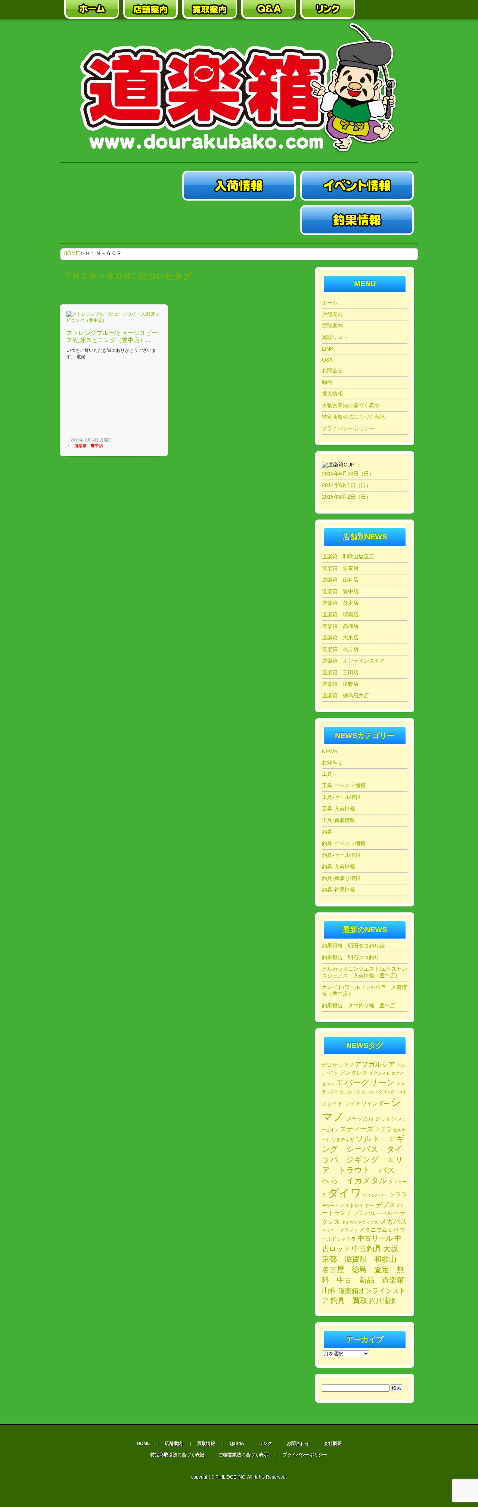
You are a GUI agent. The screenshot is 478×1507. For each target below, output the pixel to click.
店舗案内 (332, 314)
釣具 (327, 832)
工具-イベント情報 (344, 785)
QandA (237, 1443)
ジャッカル (360, 1119)
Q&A (327, 360)
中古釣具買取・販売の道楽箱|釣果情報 (357, 220)
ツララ (398, 1194)
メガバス (393, 1221)
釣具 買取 (348, 1300)
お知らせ (332, 762)
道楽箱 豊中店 (88, 445)
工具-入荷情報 (338, 809)
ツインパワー (375, 1195)
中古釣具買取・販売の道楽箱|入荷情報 (239, 186)
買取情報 (206, 1443)
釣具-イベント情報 (344, 843)
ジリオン (385, 1119)
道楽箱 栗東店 (340, 568)
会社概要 (333, 1443)
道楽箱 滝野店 (340, 684)
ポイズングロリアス (359, 1222)
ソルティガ (343, 1139)
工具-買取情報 (338, 820)
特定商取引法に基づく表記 (353, 417)
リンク (265, 1443)
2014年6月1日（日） (346, 485)
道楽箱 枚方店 (340, 649)
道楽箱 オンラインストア (353, 661)
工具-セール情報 (341, 797)
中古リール (375, 1238)
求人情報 (332, 394)
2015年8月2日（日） (346, 497)
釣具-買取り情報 (341, 878)
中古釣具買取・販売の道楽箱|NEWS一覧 (121, 186)
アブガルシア (375, 1064)
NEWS (329, 751)
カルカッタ (350, 1091)
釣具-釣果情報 (338, 890)
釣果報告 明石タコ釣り (350, 957)
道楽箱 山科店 (340, 580)
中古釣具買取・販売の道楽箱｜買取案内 (209, 9)
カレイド (332, 1104)
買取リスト (335, 337)
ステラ (383, 1129)
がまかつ (332, 1065)
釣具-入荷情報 (338, 866)
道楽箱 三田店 (340, 672)
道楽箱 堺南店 (340, 614)
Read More (149, 440)
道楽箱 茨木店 (340, 603)
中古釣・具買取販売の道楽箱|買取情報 (239, 220)
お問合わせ (298, 1443)
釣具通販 (382, 1301)
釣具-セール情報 (341, 855)
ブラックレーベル (372, 1213)
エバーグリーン (365, 1082)
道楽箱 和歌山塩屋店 (348, 556)
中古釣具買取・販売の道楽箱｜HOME (91, 9)
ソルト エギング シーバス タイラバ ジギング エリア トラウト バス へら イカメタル (363, 1159)
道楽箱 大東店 (340, 638)
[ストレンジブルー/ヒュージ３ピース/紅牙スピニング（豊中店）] (113, 320)
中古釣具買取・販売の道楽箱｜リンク (327, 9)
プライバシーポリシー (348, 428)
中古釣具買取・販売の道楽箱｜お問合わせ (386, 9)
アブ (348, 1065)
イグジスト (379, 1073)
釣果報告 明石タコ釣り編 (353, 946)
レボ (393, 1230)
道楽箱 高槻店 (340, 626)
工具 (327, 774)
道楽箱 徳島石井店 (345, 695)
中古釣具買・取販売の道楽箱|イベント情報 (357, 186)
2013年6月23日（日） (348, 474)
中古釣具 (367, 1248)
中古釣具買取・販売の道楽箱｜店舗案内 (150, 9)
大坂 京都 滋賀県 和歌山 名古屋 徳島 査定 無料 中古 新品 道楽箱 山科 (367, 1269)
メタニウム (373, 1230)
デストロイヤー (357, 1205)
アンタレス (354, 1072)
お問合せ (332, 370)
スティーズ (356, 1129)
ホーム (330, 303)
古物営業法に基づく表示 (350, 405)
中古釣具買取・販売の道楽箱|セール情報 (121, 220)
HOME (71, 253)
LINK (327, 349)
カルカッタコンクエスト (384, 1091)
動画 (327, 382)
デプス (385, 1205)
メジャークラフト (340, 1230)
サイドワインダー (366, 1103)
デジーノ (330, 1205)
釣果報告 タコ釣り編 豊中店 (358, 1005)
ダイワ (344, 1193)
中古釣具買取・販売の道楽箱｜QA (268, 9)
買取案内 (332, 326)
